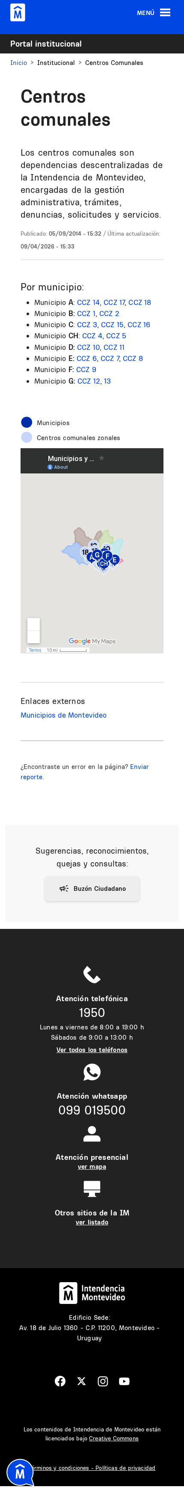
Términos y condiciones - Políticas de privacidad (92, 1467)
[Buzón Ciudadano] (92, 888)
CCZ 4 (92, 335)
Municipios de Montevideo (64, 714)
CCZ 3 (87, 324)
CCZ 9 (86, 369)
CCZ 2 (109, 313)
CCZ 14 (88, 302)
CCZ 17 (114, 302)
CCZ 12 (88, 380)
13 (107, 380)
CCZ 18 (139, 302)
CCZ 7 (110, 358)
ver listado (92, 1222)
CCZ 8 (133, 358)
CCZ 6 (87, 358)
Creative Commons (114, 1438)
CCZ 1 (86, 313)
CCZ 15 (112, 324)
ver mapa (92, 1166)
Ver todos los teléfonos (92, 1050)
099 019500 (92, 1110)
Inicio (18, 63)
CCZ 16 (139, 324)
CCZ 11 (114, 347)
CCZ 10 (88, 347)
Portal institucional (46, 43)
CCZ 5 (116, 335)
